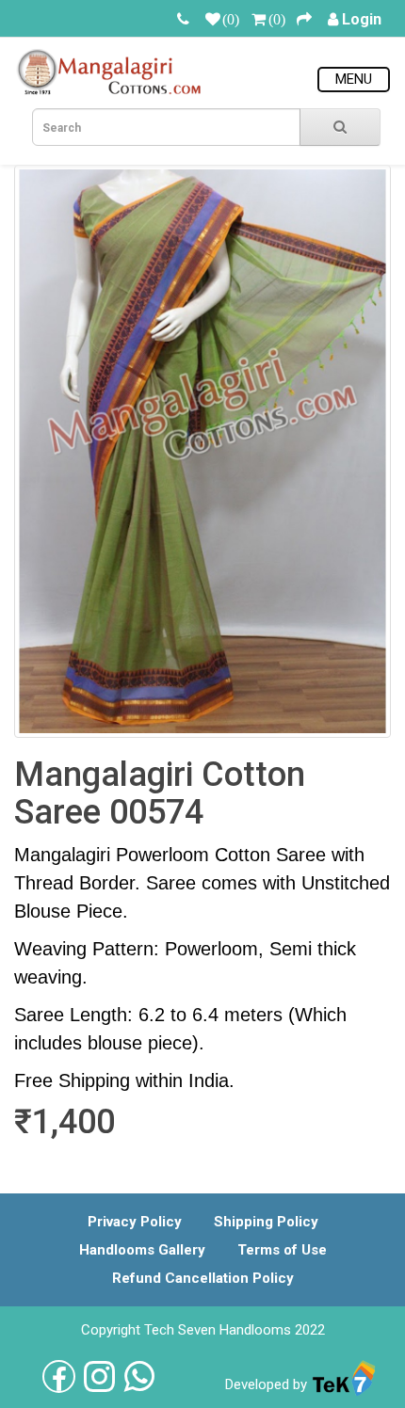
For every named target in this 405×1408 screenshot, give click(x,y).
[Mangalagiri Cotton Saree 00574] (202, 451)
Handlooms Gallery (142, 1249)
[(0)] (212, 19)
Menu (353, 79)
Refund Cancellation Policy (203, 1278)
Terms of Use (282, 1249)
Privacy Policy (135, 1221)
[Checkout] (304, 19)
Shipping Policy (266, 1221)
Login (361, 19)
